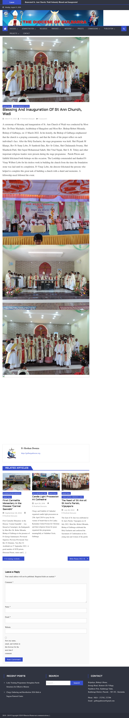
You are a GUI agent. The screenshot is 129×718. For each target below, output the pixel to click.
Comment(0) (42, 119)
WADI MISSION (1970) (21, 106)
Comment (9, 582)
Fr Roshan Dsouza (27, 119)
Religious (43, 28)
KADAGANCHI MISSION (12, 493)
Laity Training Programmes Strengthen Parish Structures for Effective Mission (22, 684)
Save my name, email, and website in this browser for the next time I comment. (12, 647)
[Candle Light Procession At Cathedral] (46, 481)
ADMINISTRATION (28, 28)
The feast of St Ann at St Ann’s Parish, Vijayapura (74, 503)
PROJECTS (13, 33)
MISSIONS (68, 28)
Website (8, 627)
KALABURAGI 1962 (39, 493)
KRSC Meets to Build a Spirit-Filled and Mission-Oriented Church (50, 3)
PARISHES (55, 28)
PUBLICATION (108, 28)
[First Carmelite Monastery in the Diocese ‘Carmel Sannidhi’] (16, 481)
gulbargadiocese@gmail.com (104, 700)
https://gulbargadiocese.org (30, 453)
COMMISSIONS (93, 28)
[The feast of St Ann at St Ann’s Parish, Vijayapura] (75, 481)
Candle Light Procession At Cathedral (45, 498)
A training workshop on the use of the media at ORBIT (15, 559)
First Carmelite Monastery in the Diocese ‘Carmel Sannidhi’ (12, 504)
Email (8, 617)
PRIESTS (81, 28)
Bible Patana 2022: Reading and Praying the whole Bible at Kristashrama (79, 559)
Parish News (7, 106)
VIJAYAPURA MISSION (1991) (72, 497)
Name (8, 607)
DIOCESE (13, 28)
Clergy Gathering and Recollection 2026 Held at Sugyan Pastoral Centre (23, 694)
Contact (26, 33)
